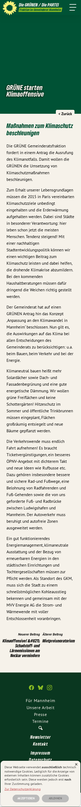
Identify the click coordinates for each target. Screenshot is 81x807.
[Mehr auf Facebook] (31, 689)
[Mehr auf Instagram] (49, 689)
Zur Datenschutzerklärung (23, 789)
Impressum (40, 753)
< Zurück (65, 113)
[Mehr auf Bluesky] (40, 689)
